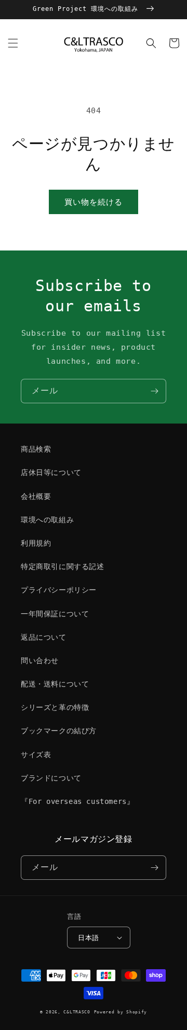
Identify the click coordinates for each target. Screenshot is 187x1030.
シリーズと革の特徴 (55, 707)
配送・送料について (55, 684)
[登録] (154, 391)
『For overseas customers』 (77, 801)
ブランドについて (51, 778)
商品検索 (36, 449)
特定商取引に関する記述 (62, 566)
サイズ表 (36, 754)
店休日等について (51, 472)
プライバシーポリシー (59, 590)
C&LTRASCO (76, 1011)
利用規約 (36, 543)
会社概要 (36, 496)
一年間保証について (55, 614)
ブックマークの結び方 (59, 731)
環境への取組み (47, 520)
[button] (13, 43)
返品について (43, 637)
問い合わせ (40, 660)
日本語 (88, 938)
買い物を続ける (93, 202)
